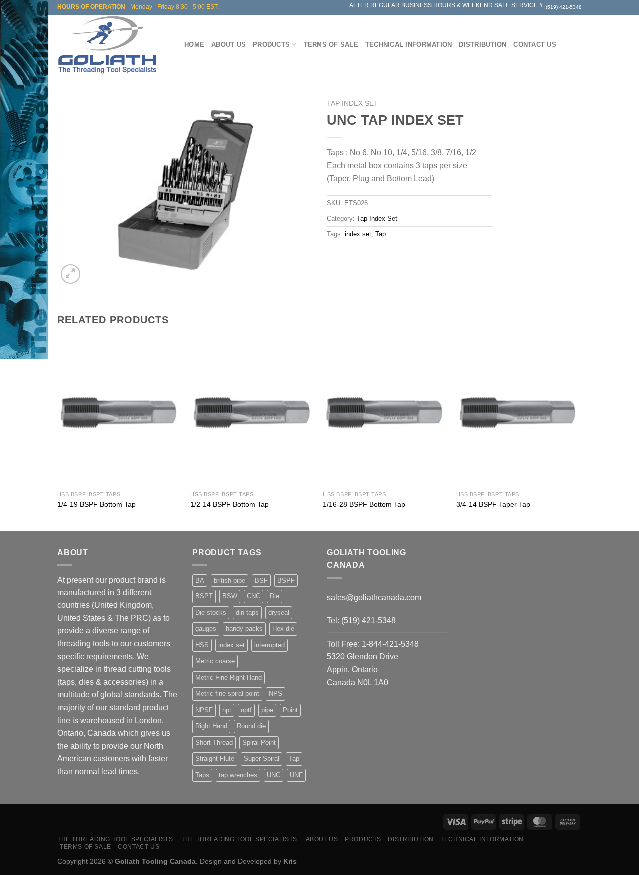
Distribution (482, 44)
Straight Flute (214, 758)
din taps (247, 612)
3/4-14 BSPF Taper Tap (493, 504)
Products (271, 44)
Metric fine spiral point (227, 693)
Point (290, 710)
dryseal (278, 612)
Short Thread (214, 742)
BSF (261, 580)
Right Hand (211, 726)
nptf (246, 710)
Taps (202, 775)
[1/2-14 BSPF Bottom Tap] (252, 412)
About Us (228, 44)
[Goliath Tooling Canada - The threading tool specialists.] (109, 45)
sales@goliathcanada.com (374, 597)
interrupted (269, 645)
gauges (205, 628)
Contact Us (534, 44)
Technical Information (408, 44)
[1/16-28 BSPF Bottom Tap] (384, 412)
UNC (273, 775)
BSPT (204, 596)
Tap (380, 234)
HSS (202, 645)
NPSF (204, 710)
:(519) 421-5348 (563, 7)
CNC (253, 596)
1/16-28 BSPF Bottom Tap (364, 504)
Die (274, 596)
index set (358, 234)
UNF (296, 775)
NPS (275, 693)
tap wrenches (238, 775)
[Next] (578, 433)
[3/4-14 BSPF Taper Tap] (518, 412)
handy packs (244, 628)
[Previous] (57, 433)
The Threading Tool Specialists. (116, 839)
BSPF (286, 580)
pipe (267, 710)
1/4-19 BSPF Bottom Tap (96, 504)
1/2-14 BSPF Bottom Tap (229, 504)
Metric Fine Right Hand (228, 677)
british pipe (229, 580)
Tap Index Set (352, 103)
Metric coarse (215, 661)
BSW (229, 596)
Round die (251, 726)
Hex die (283, 628)
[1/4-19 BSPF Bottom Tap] (119, 412)
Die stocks (210, 612)
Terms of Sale (331, 44)
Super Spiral (261, 758)
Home (194, 44)
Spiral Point (259, 742)
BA (199, 580)
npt (226, 710)
